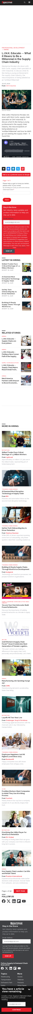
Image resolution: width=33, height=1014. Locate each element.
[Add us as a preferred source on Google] (23, 169)
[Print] (4, 169)
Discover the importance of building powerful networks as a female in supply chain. (16, 612)
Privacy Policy (21, 247)
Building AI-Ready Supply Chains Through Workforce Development (11, 305)
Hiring (6, 49)
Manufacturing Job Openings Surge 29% (16, 682)
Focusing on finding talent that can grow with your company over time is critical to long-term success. (16, 842)
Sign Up (9, 251)
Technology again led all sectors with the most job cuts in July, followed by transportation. (16, 725)
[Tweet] (18, 169)
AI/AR (4, 789)
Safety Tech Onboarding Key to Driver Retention (9, 292)
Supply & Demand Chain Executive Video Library (15, 602)
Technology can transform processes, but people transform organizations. (16, 575)
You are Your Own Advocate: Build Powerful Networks (15, 606)
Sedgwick (9, 572)
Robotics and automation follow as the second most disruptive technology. (15, 500)
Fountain (9, 798)
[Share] (8, 169)
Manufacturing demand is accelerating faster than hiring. (15, 689)
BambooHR (10, 759)
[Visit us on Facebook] (4, 901)
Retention (6, 450)
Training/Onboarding (10, 489)
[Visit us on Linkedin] (14, 901)
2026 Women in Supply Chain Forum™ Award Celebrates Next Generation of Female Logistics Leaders (14, 644)
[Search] (24, 2)
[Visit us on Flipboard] (19, 901)
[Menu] (29, 2)
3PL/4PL (4, 639)
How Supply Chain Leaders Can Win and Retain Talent (16, 872)
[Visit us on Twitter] (9, 901)
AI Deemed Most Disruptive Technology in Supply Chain (11, 279)
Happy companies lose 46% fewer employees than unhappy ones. (14, 763)
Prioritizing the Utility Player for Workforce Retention (14, 833)
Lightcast (9, 457)
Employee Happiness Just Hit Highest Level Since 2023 (13, 755)
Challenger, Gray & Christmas (16, 720)
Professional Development (13, 48)
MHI (7, 496)
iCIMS (8, 686)
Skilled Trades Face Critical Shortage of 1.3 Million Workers (11, 266)
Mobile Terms (7, 247)
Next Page (20, 891)
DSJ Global (10, 837)
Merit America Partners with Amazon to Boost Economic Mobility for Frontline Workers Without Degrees (10, 381)
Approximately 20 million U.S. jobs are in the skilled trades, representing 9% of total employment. (16, 462)
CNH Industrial (11, 86)
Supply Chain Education (10, 362)
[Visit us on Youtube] (24, 901)
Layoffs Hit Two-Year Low (12, 718)
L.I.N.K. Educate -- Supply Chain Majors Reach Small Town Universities (10, 367)
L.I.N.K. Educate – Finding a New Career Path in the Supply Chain (10, 354)
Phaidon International (14, 876)
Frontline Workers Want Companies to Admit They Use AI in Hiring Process (16, 793)
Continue (16, 1010)
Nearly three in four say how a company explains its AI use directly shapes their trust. (16, 803)
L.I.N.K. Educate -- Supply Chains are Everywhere (9, 341)
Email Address (8, 218)
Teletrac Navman (12, 533)
